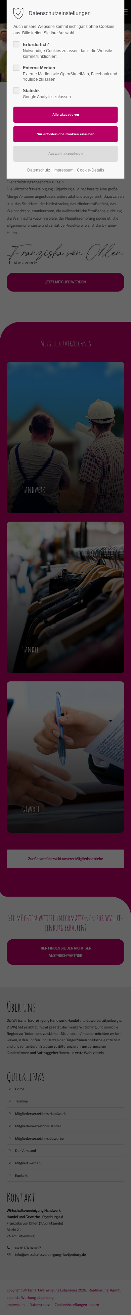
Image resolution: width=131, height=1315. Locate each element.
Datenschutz (38, 170)
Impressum (63, 170)
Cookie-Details (90, 170)
